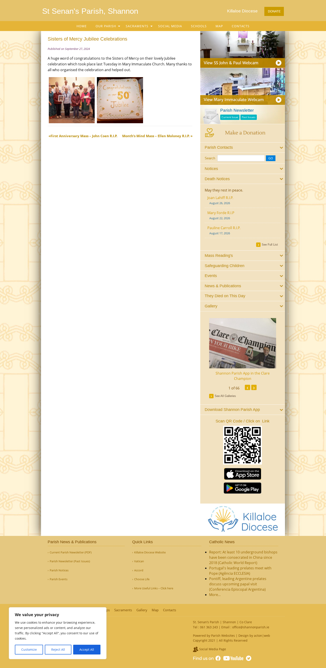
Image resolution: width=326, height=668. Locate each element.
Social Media (170, 26)
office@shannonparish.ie (250, 627)
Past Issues (248, 117)
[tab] (242, 147)
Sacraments (137, 26)
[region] (57, 633)
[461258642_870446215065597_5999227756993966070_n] (72, 99)
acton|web (262, 635)
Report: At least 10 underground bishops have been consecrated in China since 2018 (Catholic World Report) (243, 557)
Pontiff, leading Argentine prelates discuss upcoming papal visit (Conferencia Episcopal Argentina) (237, 584)
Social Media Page (212, 649)
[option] (242, 349)
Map (219, 26)
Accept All (86, 649)
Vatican (139, 561)
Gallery (141, 610)
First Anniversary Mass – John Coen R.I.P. (84, 136)
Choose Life (141, 579)
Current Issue (230, 117)
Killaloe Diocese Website (150, 552)
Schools (199, 26)
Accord (138, 570)
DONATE (274, 11)
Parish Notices (59, 570)
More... (215, 594)
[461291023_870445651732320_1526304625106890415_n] (120, 99)
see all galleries (225, 396)
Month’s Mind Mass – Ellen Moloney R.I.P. (156, 136)
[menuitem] (81, 26)
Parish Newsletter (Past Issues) (70, 561)
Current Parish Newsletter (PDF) (71, 552)
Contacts (240, 26)
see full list (270, 244)
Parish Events (58, 579)
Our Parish (106, 26)
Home (82, 26)
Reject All (58, 649)
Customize (29, 649)
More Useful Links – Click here (153, 588)
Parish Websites (223, 635)
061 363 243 (209, 627)
